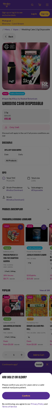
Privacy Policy (37, 404)
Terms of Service (9, 406)
